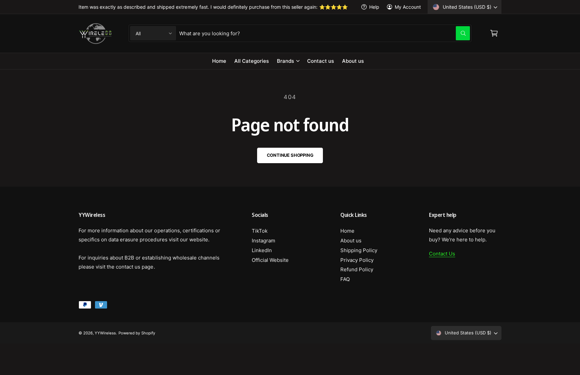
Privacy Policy (357, 260)
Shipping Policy (358, 250)
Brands (285, 61)
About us (350, 240)
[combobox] (325, 33)
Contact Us (442, 253)
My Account (408, 7)
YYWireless (105, 333)
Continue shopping (290, 155)
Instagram (263, 240)
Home (347, 231)
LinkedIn (262, 250)
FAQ (345, 279)
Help (374, 7)
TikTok (260, 231)
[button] (288, 61)
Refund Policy (356, 269)
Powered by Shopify (136, 333)
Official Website (270, 260)
